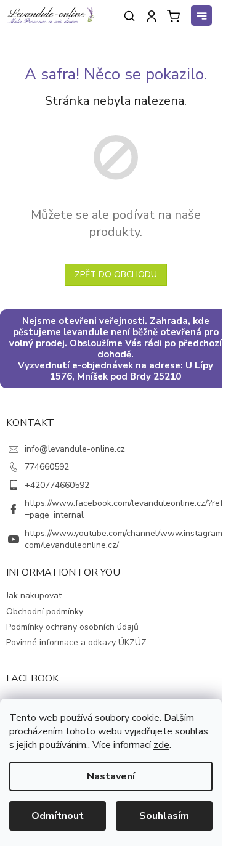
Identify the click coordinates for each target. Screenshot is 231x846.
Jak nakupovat (34, 595)
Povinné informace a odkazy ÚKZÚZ (76, 642)
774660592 (47, 467)
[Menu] (203, 17)
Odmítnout (57, 816)
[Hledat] (129, 16)
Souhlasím (164, 816)
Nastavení (111, 776)
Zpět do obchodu (116, 274)
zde (161, 745)
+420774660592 (57, 485)
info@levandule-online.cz (75, 449)
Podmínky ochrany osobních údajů (72, 627)
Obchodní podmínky (44, 611)
